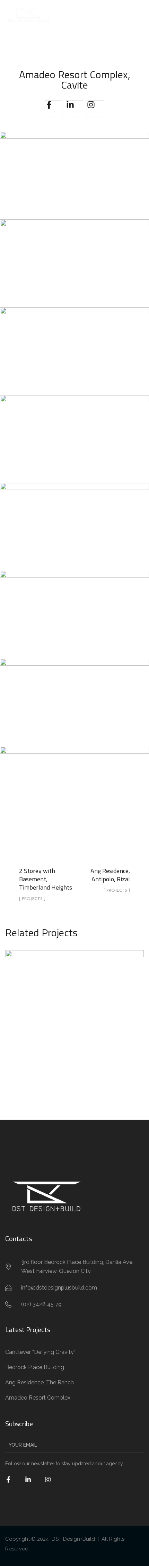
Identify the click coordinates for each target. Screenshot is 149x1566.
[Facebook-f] (53, 109)
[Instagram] (95, 109)
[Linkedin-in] (75, 109)
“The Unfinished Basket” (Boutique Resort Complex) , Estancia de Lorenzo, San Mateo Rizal (74, 1011)
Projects (74, 1045)
